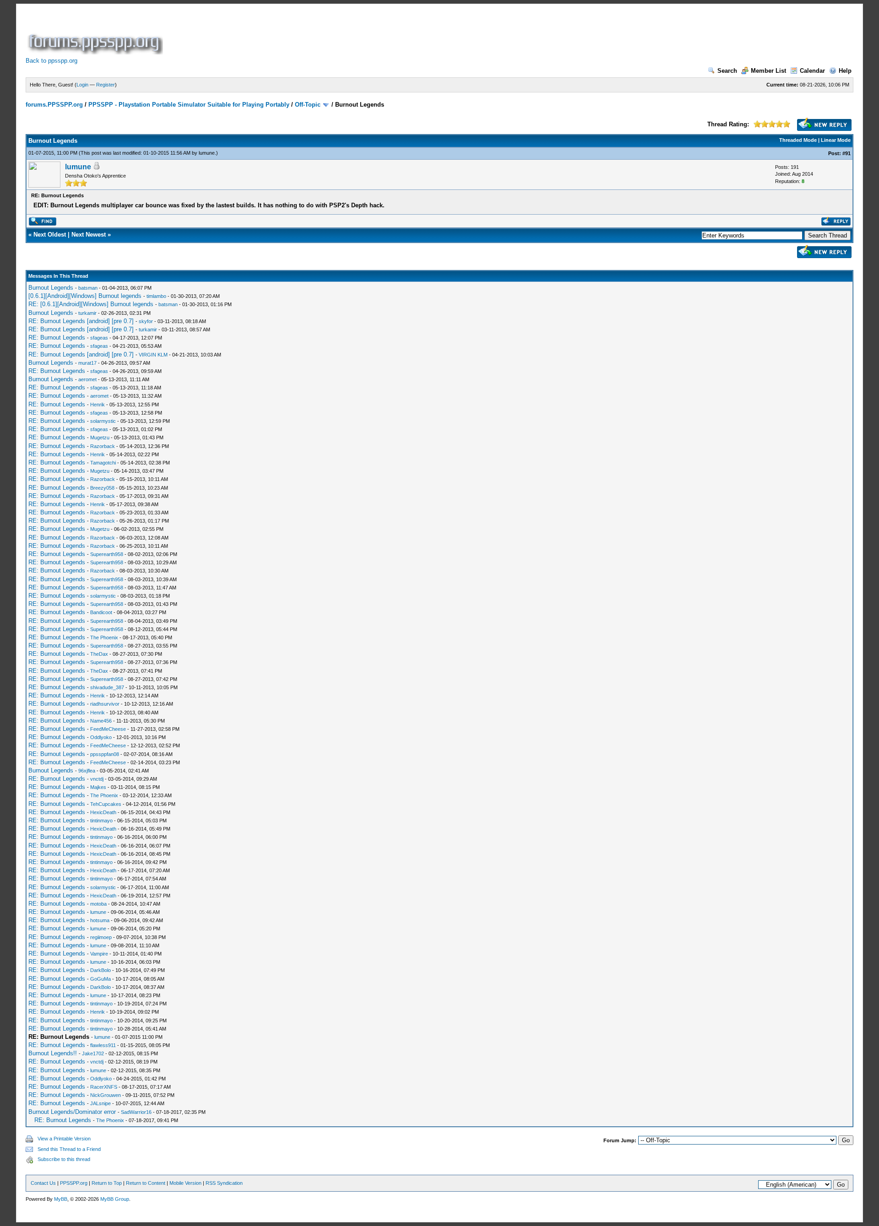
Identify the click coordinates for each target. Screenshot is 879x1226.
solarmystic (103, 421)
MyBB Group (114, 1199)
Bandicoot (101, 612)
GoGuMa (100, 979)
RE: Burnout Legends (56, 337)
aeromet (87, 379)
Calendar (812, 70)
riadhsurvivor (104, 704)
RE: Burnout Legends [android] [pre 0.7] (81, 321)
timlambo (156, 296)
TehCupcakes (105, 804)
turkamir (87, 313)
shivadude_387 (107, 687)
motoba (98, 904)
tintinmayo (101, 820)
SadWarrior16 (136, 1112)
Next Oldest (49, 234)
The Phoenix (104, 637)
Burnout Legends (50, 287)
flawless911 (103, 1045)
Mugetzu (99, 437)
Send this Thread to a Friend (69, 1149)
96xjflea (86, 770)
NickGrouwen (105, 1095)
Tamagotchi (103, 462)
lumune (207, 153)
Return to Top (107, 1183)
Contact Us (43, 1183)
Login (82, 84)
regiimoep (101, 937)
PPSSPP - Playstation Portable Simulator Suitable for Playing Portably (188, 104)
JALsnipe (100, 1103)
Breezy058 (102, 488)
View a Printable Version (64, 1138)
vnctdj (96, 779)
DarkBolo (100, 970)
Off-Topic (307, 104)
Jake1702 (93, 1053)
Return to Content (145, 1183)
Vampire (99, 953)
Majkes (98, 787)
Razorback (102, 446)
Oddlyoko (101, 737)
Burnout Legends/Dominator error (72, 1111)
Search (727, 70)
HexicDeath (103, 812)
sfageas (99, 337)
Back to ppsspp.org (51, 60)
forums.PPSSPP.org (54, 104)
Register (105, 84)
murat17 (87, 363)
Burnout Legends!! (52, 1053)
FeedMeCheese (108, 729)
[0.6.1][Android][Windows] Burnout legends (84, 295)
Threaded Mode (798, 140)
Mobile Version (185, 1183)
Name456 (101, 721)
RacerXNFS (103, 1087)
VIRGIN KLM (153, 354)
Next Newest (88, 234)
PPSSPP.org (73, 1183)
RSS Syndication (224, 1183)
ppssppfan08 (104, 754)
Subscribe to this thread (64, 1159)
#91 (846, 153)
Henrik (97, 404)
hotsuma (99, 920)
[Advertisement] (331, 33)
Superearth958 (106, 554)
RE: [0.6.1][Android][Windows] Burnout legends (90, 304)
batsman (88, 288)
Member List (768, 70)
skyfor (146, 321)
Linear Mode (836, 140)
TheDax (99, 654)
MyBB (60, 1199)
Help (845, 70)
